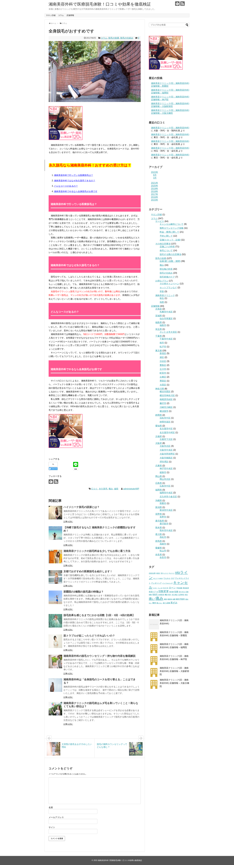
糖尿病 (170, 599)
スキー (155, 588)
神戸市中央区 (166, 468)
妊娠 (176, 591)
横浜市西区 (165, 391)
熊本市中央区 (166, 530)
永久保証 (175, 594)
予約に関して (166, 236)
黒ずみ (173, 602)
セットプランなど (168, 287)
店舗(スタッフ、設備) (170, 240)
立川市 (163, 369)
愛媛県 (158, 548)
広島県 (158, 483)
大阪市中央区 (166, 450)
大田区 (163, 385)
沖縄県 (158, 500)
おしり (155, 578)
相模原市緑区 (166, 399)
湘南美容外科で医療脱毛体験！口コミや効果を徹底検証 (100, 4)
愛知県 (158, 426)
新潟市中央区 (166, 510)
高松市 (163, 537)
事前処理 (186, 588)
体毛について (166, 250)
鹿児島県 (159, 521)
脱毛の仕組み (126, 38)
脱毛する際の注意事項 (170, 254)
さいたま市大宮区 (168, 332)
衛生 (162, 298)
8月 (155, 175)
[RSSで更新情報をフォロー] (182, 3)
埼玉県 (158, 329)
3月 (155, 178)
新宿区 (163, 353)
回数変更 (163, 591)
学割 (162, 291)
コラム (61, 15)
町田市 (163, 373)
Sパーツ (172, 573)
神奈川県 (159, 389)
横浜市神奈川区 (167, 395)
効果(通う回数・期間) (170, 261)
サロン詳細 (51, 15)
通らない (159, 603)
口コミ (94, 489)
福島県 (158, 322)
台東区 (163, 377)
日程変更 (161, 594)
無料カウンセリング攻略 (171, 228)
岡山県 (158, 476)
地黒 (162, 302)
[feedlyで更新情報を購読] (177, 3)
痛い (152, 598)
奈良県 (158, 554)
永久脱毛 (103, 489)
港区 (162, 357)
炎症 (186, 594)
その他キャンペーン (169, 283)
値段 (116, 489)
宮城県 (158, 316)
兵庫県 (158, 465)
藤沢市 (163, 403)
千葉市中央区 (166, 339)
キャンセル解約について (171, 224)
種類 (165, 599)
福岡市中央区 (166, 493)
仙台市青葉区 (166, 318)
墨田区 (163, 381)
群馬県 (158, 541)
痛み (111, 489)
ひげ (172, 578)
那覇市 (163, 503)
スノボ (160, 588)
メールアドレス (56, 817)
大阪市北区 (165, 446)
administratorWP (131, 489)
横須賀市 (164, 411)
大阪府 (158, 443)
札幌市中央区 (166, 312)
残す (169, 594)
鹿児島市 (164, 523)
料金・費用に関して (169, 232)
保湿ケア (152, 592)
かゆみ (160, 578)
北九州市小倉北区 (168, 496)
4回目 (158, 573)
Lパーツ (166, 573)
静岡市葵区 (165, 422)
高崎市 (163, 544)
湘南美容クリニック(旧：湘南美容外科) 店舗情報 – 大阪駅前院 (174, 671)
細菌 (174, 599)
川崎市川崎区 (166, 407)
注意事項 (181, 594)
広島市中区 (165, 486)
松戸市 (163, 346)
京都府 (158, 436)
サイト (52, 827)
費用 (154, 603)
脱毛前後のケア (167, 277)
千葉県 (158, 336)
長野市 (163, 517)
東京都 (158, 350)
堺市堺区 (164, 462)
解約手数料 (180, 599)
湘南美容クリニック (165, 295)
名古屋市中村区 (167, 432)
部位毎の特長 (166, 269)
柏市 (162, 343)
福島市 (163, 325)
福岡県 (158, 490)
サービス (159, 221)
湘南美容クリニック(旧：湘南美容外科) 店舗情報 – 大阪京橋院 (174, 683)
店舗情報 (70, 15)
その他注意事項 (162, 244)
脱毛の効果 (113, 38)
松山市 (163, 551)
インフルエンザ (167, 583)
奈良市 (163, 557)
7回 (161, 573)
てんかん (166, 578)
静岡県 (158, 415)
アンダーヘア (156, 583)
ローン (172, 587)
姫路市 (163, 472)
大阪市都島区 (166, 458)
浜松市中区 (165, 418)
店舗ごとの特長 (167, 246)
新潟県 (158, 507)
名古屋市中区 (166, 428)
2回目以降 (152, 573)
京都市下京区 (166, 439)
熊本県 (158, 527)
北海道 (158, 309)
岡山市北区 (165, 479)
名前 (51, 807)
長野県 (158, 514)
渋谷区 (163, 361)
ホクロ (165, 588)
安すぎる (182, 592)
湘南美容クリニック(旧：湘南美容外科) (170, 128)
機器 (166, 594)
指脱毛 (155, 594)
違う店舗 (166, 603)
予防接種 (179, 588)
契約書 (171, 592)
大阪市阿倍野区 (167, 454)
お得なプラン (161, 281)
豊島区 (163, 365)
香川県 (158, 534)
